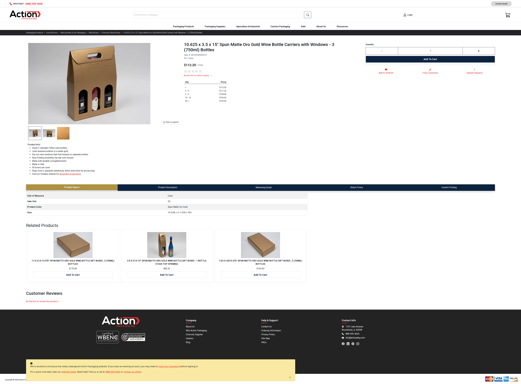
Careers (189, 338)
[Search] (307, 15)
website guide (69, 371)
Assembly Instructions (70, 174)
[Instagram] (358, 344)
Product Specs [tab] (72, 187)
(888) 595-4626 (112, 371)
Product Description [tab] (167, 187)
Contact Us (266, 326)
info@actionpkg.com (355, 337)
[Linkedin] (349, 344)
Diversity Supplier (194, 334)
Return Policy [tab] (356, 187)
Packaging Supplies (215, 26)
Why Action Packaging (196, 330)
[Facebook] (344, 344)
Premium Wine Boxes (111, 33)
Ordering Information (271, 330)
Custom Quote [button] (501, 4)
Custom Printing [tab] (449, 187)
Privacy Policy (268, 334)
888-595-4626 (352, 333)
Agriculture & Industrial (248, 26)
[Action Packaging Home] (120, 323)
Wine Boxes (94, 33)
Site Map (265, 338)
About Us (321, 26)
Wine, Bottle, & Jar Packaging (73, 33)
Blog (188, 342)
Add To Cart (430, 59)
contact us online (132, 371)
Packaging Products (183, 26)
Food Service (51, 33)
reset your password (169, 366)
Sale (303, 26)
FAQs (263, 342)
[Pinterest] (354, 344)
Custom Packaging (280, 26)
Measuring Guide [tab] (264, 187)
